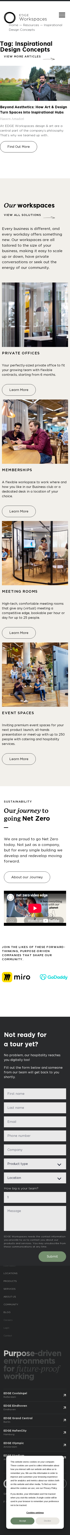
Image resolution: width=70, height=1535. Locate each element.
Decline (47, 1521)
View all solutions (22, 215)
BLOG (7, 1316)
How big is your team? (21, 1191)
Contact (8, 1339)
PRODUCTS (10, 1284)
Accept (22, 1521)
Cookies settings (35, 1512)
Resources (31, 25)
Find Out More (18, 146)
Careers (8, 1323)
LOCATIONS (11, 1277)
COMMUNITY (11, 1308)
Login (6, 1331)
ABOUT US (10, 1300)
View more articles (22, 56)
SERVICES (10, 1292)
